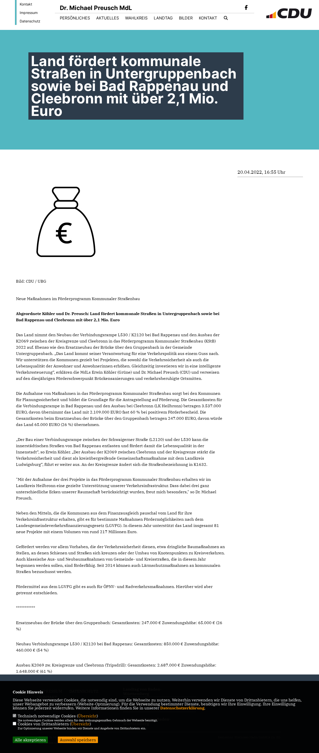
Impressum (29, 12)
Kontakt (26, 4)
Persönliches (75, 18)
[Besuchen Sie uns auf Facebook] (246, 8)
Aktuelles (107, 18)
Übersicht (87, 715)
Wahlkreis (136, 18)
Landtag (163, 18)
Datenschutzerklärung (182, 707)
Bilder (186, 18)
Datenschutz (30, 21)
